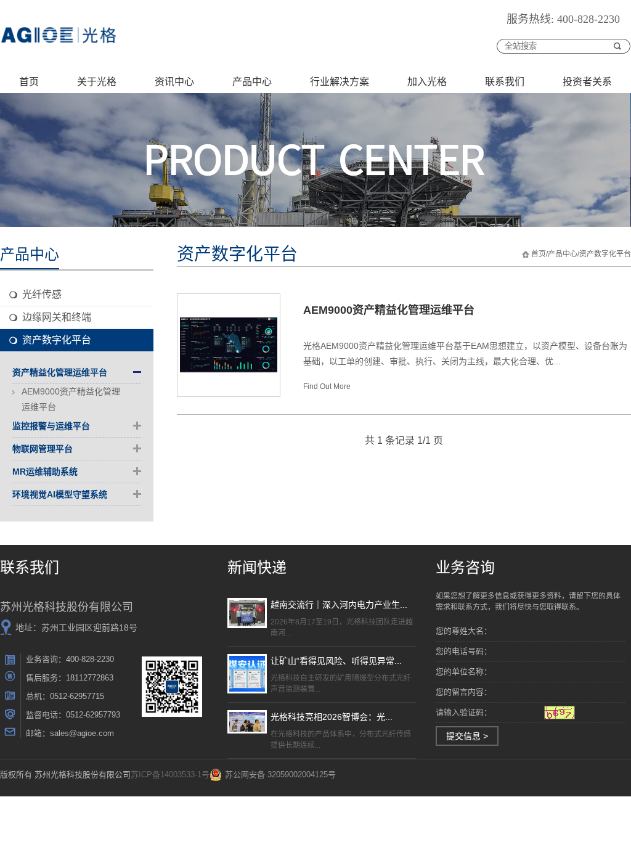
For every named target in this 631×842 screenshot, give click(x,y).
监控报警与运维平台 (51, 426)
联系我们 (504, 81)
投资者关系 (587, 81)
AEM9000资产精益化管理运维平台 (71, 399)
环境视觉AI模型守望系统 (59, 494)
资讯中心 (174, 81)
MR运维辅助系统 (45, 471)
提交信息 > (467, 736)
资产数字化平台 (56, 340)
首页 (29, 81)
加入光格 (427, 81)
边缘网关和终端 (56, 317)
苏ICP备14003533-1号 (170, 774)
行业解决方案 (339, 81)
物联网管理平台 (42, 449)
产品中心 (252, 81)
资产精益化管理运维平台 (59, 372)
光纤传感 (42, 294)
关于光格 (96, 81)
